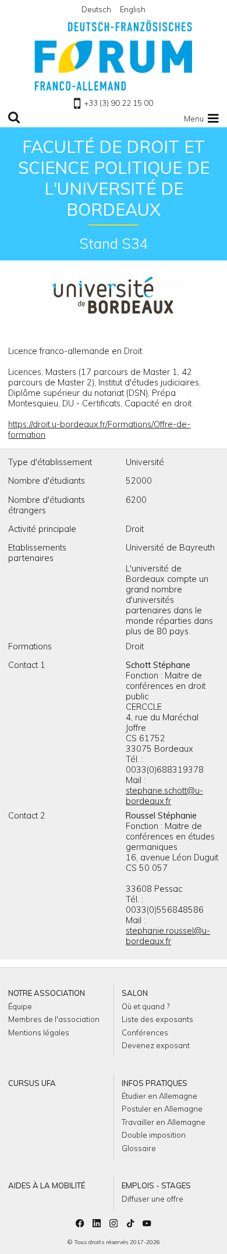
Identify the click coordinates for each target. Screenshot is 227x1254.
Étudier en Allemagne (159, 1096)
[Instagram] (113, 1224)
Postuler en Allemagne (162, 1108)
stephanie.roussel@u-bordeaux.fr (168, 936)
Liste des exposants (157, 1019)
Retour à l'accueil (113, 55)
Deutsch (96, 9)
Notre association (46, 993)
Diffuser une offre (152, 1198)
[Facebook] (80, 1224)
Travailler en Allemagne (163, 1122)
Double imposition (154, 1134)
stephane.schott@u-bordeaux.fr (164, 795)
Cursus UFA (32, 1083)
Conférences (145, 1032)
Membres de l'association (54, 1019)
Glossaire (139, 1148)
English (133, 9)
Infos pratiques (154, 1083)
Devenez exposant (156, 1045)
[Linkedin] (97, 1224)
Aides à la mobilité (46, 1185)
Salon (135, 993)
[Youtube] (147, 1224)
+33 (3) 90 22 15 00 (118, 103)
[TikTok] (130, 1224)
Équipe (20, 1006)
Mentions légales (38, 1032)
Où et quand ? (145, 1006)
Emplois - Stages (156, 1185)
